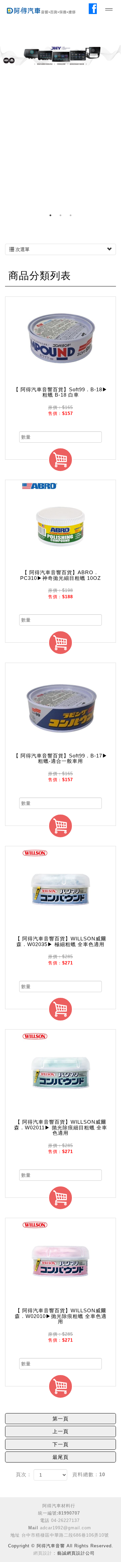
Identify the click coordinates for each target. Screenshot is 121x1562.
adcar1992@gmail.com (65, 1527)
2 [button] (60, 215)
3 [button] (70, 215)
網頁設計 (42, 1553)
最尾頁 (60, 1457)
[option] (60, 55)
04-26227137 (65, 1520)
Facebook (94, 8)
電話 (44, 1520)
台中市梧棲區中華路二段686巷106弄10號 (65, 1535)
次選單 (22, 249)
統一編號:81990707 (59, 1513)
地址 (15, 1535)
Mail (33, 1527)
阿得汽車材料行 (58, 1505)
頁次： (24, 1474)
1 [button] (50, 215)
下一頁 (60, 1444)
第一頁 (60, 1418)
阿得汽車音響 (47, 10)
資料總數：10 (88, 1474)
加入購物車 (60, 459)
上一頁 (60, 1431)
